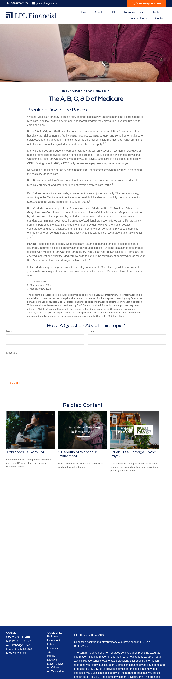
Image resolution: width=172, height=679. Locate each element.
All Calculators (55, 671)
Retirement (53, 636)
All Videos (53, 667)
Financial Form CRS (91, 635)
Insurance (53, 648)
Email (91, 331)
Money (51, 655)
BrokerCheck (82, 646)
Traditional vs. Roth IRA (25, 452)
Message (11, 352)
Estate (51, 644)
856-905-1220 (24, 641)
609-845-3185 (19, 3)
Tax (49, 652)
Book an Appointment (148, 3)
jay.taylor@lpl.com (47, 3)
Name (9, 331)
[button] (83, 12)
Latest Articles (55, 663)
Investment (53, 640)
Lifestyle (52, 659)
